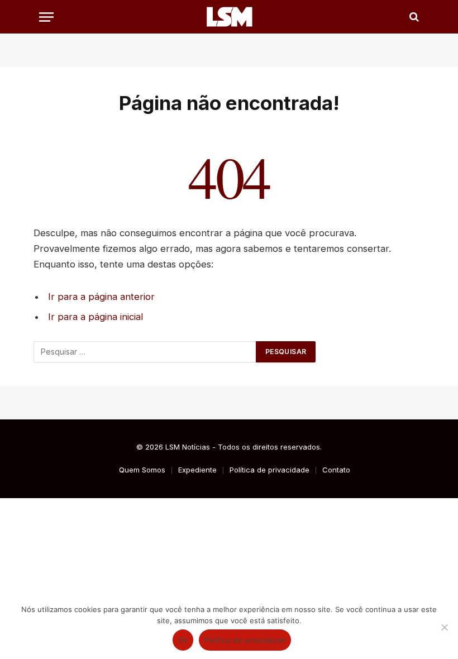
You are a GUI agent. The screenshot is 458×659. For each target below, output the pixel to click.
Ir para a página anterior (101, 296)
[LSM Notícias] (229, 17)
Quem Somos (142, 469)
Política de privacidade (269, 469)
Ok (183, 640)
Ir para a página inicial (95, 316)
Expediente (197, 469)
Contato (336, 469)
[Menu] (46, 17)
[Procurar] (413, 17)
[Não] (444, 627)
